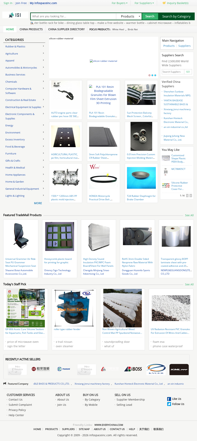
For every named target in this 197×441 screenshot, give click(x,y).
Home (10, 29)
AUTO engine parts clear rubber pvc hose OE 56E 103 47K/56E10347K (64, 116)
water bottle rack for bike (37, 23)
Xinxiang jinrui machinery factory (177, 111)
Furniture (10, 153)
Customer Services (21, 395)
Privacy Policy (17, 410)
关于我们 (144, 429)
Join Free (21, 3)
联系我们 (159, 429)
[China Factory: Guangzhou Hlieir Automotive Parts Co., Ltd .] (156, 370)
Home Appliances (15, 174)
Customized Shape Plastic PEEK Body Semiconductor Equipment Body (179, 158)
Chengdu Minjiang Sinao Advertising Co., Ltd (96, 272)
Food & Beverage (15, 146)
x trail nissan (64, 342)
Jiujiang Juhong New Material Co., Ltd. (174, 137)
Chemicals (11, 81)
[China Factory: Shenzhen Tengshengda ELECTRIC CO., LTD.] (86, 370)
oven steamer (64, 346)
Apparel (9, 60)
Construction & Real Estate (20, 100)
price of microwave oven (23, 342)
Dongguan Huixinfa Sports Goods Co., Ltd (136, 272)
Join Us (61, 405)
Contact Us (16, 399)
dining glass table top (70, 23)
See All (189, 215)
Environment (12, 132)
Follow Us (178, 404)
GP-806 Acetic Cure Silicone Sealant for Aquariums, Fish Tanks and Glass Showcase (24, 331)
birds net (133, 29)
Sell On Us (122, 395)
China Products (31, 29)
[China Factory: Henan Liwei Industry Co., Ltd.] (109, 369)
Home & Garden (14, 181)
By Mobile (91, 405)
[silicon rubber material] (103, 61)
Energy (9, 125)
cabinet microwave (149, 23)
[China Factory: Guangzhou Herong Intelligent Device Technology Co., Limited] (40, 369)
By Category (92, 399)
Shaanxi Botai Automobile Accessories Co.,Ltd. (19, 272)
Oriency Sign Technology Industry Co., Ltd (57, 272)
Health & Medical (15, 167)
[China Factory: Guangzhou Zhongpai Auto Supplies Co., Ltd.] (179, 370)
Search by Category (176, 16)
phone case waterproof (168, 346)
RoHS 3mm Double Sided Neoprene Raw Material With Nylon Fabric (137, 262)
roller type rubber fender (67, 329)
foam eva (158, 342)
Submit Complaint (20, 405)
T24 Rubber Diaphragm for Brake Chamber (141, 197)
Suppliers (184, 46)
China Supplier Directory (66, 29)
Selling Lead (124, 405)
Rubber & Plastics (15, 46)
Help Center (16, 415)
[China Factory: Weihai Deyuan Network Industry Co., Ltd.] (17, 370)
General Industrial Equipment (22, 188)
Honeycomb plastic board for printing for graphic (58, 260)
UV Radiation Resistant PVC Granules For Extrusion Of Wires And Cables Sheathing (170, 331)
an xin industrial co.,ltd (176, 127)
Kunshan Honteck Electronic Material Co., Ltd (176, 121)
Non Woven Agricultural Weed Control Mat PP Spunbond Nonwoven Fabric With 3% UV (122, 331)
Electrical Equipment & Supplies (23, 107)
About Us (62, 395)
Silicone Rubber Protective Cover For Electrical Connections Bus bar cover (179, 186)
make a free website (100, 23)
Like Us (176, 399)
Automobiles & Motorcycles (21, 67)
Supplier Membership (131, 399)
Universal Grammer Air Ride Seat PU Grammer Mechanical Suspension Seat (20, 262)
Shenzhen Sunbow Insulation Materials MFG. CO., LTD (177, 94)
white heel (118, 29)
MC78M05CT (178, 169)
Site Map (84, 429)
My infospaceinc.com (43, 3)
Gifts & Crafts (12, 160)
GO (188, 71)
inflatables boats (174, 23)
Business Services (15, 74)
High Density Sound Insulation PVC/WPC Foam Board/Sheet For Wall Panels (98, 262)
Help (132, 429)
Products (169, 46)
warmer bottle (125, 23)
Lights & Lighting (14, 195)
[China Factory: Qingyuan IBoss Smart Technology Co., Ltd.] (133, 369)
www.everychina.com (108, 425)
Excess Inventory (15, 139)
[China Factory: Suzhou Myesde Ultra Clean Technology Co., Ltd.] (63, 369)
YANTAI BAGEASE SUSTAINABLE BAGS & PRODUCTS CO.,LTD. (176, 103)
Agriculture (11, 53)
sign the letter (16, 346)
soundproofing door (117, 342)
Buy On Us (90, 395)
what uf (109, 346)
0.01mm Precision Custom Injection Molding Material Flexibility (141, 158)
